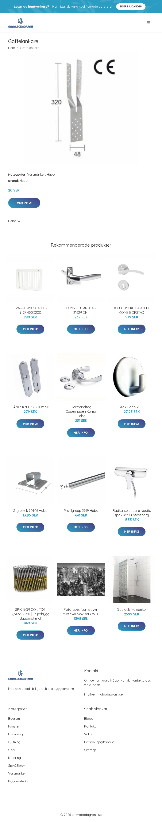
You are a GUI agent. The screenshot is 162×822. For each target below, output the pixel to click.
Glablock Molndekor (131, 609)
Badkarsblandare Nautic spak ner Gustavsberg (132, 512)
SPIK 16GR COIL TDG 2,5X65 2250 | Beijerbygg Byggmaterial (30, 614)
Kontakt (90, 726)
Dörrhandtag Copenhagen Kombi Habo (81, 411)
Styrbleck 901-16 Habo (30, 510)
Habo (51, 174)
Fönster (14, 726)
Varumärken (36, 174)
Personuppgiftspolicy (100, 742)
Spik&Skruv (16, 766)
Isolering (14, 758)
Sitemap (90, 750)
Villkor (88, 734)
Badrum (14, 718)
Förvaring (15, 734)
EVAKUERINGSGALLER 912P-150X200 (30, 310)
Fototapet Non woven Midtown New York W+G (81, 611)
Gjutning (14, 742)
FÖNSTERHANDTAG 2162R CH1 (81, 310)
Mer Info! (24, 203)
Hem (11, 48)
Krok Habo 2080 (131, 407)
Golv (11, 750)
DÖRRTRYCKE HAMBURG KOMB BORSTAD (132, 310)
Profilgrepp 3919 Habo (81, 510)
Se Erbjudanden (131, 6)
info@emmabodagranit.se (103, 694)
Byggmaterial (18, 781)
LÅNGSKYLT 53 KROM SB (30, 407)
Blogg (88, 718)
